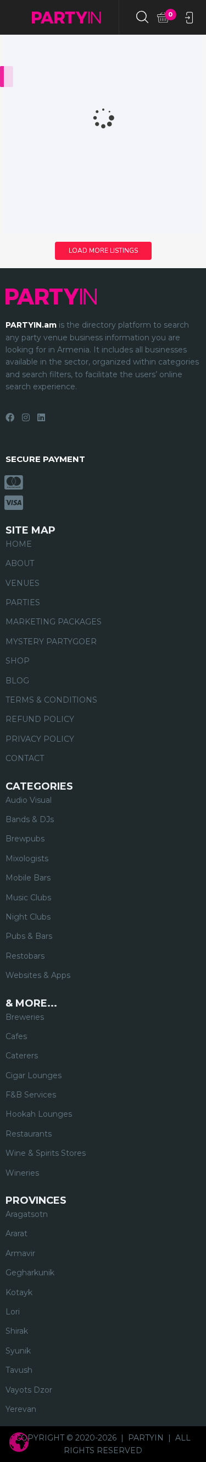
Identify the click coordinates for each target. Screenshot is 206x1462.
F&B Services (30, 1095)
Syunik (18, 1351)
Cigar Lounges (33, 1075)
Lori (12, 1312)
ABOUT (19, 563)
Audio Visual (28, 800)
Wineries (22, 1173)
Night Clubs (28, 917)
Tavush (18, 1370)
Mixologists (26, 858)
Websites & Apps (37, 975)
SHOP (17, 661)
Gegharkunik (29, 1273)
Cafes (16, 1036)
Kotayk (18, 1292)
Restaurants (28, 1134)
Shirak (16, 1331)
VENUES (22, 583)
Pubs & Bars (28, 936)
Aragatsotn (26, 1214)
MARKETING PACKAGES (53, 622)
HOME (18, 544)
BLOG (17, 681)
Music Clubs (28, 898)
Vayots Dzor (28, 1390)
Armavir (20, 1253)
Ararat (16, 1233)
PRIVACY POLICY (39, 739)
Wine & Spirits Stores (45, 1153)
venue (55, 338)
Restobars (24, 956)
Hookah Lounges (38, 1114)
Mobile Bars (28, 878)
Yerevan (20, 1409)
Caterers (21, 1056)
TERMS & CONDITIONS (51, 700)
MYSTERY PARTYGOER (51, 641)
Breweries (24, 1017)
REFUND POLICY (39, 719)
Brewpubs (24, 839)
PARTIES (22, 602)
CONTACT (24, 758)
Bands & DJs (29, 819)
